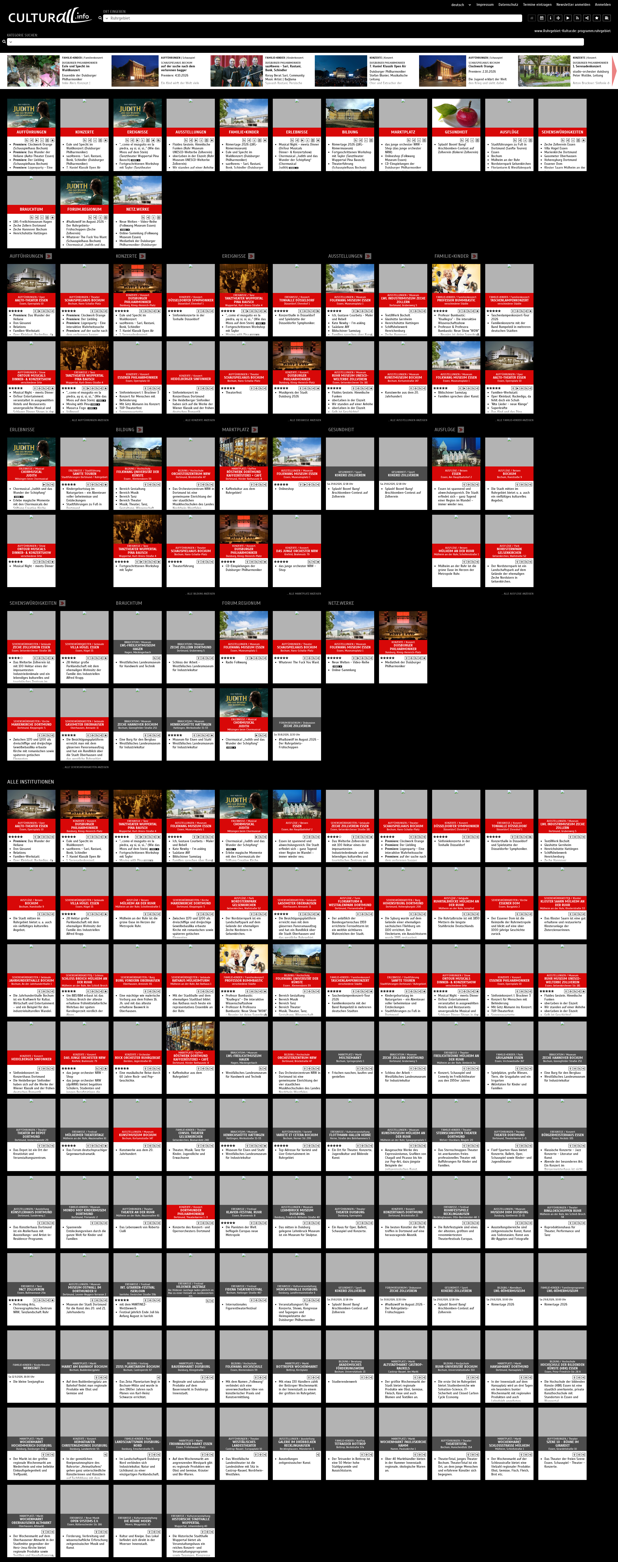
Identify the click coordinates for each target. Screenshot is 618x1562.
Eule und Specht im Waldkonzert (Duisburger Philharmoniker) (83, 148)
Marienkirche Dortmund (560, 152)
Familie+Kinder (244, 132)
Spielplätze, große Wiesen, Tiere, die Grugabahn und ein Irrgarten (511, 1077)
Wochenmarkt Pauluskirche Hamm (403, 1443)
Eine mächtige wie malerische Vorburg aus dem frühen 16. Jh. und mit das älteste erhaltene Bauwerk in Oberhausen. (139, 1003)
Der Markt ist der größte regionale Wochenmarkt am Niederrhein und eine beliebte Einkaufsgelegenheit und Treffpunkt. (33, 1466)
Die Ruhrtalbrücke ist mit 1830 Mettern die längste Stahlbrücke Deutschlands (459, 922)
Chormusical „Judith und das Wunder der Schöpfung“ (32, 491)
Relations (19, 327)
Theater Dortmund (509, 1135)
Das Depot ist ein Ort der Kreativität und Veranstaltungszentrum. (30, 1154)
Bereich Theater (130, 500)
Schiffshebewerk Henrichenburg (396, 329)
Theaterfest (234, 393)
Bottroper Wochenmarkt (297, 1366)
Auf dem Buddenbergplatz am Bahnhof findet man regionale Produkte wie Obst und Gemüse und (86, 1387)
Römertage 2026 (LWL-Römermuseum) (241, 146)
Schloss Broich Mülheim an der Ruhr (84, 980)
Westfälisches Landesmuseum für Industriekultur (139, 745)
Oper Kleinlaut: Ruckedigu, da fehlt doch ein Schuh (511, 398)
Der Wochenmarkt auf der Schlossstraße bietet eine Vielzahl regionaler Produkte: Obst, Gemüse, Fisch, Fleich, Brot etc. (511, 1466)
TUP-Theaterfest (130, 408)
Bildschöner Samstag (346, 331)
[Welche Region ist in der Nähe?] (558, 18)
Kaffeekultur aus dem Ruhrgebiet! (240, 491)
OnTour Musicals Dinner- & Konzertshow (31, 377)
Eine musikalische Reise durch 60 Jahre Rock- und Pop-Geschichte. (139, 1077)
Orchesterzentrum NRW (190, 474)
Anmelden (603, 4)
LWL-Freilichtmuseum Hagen (32, 222)
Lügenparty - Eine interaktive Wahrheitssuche (86, 325)
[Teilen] (32, 140)
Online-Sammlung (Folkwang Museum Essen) (138, 235)
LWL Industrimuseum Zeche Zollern (403, 300)
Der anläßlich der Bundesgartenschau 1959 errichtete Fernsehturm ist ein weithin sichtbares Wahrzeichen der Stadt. (350, 926)
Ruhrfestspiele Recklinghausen (456, 1212)
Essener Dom (553, 164)
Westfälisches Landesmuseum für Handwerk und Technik (139, 664)
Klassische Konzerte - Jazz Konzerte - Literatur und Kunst (562, 1154)
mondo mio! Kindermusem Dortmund (84, 1212)
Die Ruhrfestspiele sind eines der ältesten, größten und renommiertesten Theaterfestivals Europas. (458, 1233)
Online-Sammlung (344, 670)
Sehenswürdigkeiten (562, 132)
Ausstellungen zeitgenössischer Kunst (294, 1461)
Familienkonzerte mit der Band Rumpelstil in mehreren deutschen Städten (511, 327)
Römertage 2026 (502, 1304)
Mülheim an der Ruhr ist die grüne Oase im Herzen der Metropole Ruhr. (457, 570)
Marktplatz (403, 132)
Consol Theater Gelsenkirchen (190, 1135)
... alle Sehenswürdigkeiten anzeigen (86, 767)
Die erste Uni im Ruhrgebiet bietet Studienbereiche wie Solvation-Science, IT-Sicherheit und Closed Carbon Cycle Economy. (458, 1389)
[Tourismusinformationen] (42, 140)
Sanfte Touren (84, 474)
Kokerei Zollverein (350, 475)
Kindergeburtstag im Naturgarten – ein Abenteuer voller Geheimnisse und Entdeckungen (86, 494)
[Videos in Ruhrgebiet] (568, 18)
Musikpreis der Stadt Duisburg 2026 (293, 394)
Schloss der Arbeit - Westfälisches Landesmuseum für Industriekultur (193, 666)
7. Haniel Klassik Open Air (136, 331)
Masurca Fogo (76, 408)
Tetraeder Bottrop (350, 1444)
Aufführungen (31, 132)
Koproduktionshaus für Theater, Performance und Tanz (562, 1231)
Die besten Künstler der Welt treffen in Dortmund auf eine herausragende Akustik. (405, 1231)
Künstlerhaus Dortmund (31, 1212)
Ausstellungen (191, 132)
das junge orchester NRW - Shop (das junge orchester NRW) (403, 148)
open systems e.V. (84, 1521)
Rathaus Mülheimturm (191, 980)
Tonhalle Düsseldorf (297, 300)
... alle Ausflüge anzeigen (518, 593)
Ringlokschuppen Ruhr (562, 1211)
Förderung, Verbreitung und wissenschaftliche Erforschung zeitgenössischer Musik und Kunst (87, 1542)
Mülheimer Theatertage (84, 1135)
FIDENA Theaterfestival (243, 1289)
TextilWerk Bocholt (397, 315)
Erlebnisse (297, 132)
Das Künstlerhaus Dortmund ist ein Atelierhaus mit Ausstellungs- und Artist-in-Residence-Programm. (32, 1233)
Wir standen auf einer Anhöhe (352, 404)
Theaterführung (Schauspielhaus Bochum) (349, 166)
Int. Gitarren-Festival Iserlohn (137, 1289)
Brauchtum (31, 209)
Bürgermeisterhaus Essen (562, 1135)
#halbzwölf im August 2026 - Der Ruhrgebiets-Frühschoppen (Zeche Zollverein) (86, 227)
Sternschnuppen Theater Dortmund (456, 1135)
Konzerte (84, 132)
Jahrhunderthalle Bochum (31, 980)
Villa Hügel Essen (556, 148)
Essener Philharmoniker (138, 377)
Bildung (350, 132)
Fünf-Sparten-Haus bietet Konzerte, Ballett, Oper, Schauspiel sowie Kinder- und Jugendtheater (511, 1156)
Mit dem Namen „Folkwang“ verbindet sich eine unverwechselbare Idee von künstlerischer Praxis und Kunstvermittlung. (245, 1389)
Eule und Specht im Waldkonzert (132, 317)
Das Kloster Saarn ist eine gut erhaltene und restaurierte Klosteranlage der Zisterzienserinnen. (565, 924)
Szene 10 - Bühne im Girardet (563, 1443)
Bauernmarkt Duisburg (190, 1366)
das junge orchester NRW (297, 551)
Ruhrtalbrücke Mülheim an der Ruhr (456, 903)
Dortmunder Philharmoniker (190, 1212)
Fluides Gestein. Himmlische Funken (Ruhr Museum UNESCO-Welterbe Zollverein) (192, 148)
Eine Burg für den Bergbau (137, 740)
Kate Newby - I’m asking (348, 323)
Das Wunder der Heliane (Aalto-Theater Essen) (33, 154)
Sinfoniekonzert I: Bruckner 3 (139, 393)
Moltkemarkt (350, 1058)
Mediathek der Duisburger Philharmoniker (403, 664)
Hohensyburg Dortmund (560, 160)
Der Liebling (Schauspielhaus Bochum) (30, 162)
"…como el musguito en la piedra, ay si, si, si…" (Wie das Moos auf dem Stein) (86, 396)
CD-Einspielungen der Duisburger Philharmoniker (244, 568)
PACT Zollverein (31, 1289)
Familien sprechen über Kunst (458, 396)
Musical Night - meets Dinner (33, 393)
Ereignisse (137, 132)
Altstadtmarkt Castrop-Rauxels (403, 1366)
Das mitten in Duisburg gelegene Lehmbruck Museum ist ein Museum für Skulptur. (299, 1231)
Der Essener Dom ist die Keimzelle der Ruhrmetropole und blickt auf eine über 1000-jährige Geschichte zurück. (511, 926)
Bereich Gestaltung (132, 489)
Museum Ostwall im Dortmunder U (84, 1289)
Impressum (485, 4)
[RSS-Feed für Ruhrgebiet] (577, 18)
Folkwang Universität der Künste (137, 473)
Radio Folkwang (236, 662)
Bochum (496, 156)
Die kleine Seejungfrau (28, 1382)
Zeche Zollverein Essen (559, 144)
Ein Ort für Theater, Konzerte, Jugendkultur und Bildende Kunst (352, 1154)
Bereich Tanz (128, 497)
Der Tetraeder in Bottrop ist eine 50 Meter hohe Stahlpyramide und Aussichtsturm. (351, 1464)
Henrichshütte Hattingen (30, 233)
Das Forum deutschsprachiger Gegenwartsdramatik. (86, 1152)
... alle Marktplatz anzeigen (304, 593)
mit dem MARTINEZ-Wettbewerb (133, 1306)
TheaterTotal (456, 1444)
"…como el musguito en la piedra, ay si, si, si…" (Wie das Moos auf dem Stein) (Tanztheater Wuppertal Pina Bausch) (139, 152)
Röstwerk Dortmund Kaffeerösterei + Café (243, 473)
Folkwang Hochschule (243, 1366)
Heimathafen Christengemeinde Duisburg (84, 1443)
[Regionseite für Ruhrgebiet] (532, 18)
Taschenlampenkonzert (509, 300)
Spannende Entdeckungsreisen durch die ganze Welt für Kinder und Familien (86, 1233)
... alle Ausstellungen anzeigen (407, 420)
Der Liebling (81, 319)
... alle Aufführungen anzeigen (89, 420)
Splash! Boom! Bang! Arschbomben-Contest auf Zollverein (350, 493)
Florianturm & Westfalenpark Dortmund (350, 903)
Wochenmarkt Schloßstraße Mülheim (509, 1443)
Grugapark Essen (509, 1058)
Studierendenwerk (344, 1382)
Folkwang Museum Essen (350, 300)
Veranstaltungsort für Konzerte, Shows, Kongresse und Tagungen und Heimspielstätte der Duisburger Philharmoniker (298, 1312)
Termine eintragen (537, 4)
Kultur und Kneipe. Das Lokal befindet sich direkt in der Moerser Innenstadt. (139, 1540)
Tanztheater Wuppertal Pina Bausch (84, 377)
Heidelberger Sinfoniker (191, 379)
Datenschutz (508, 4)
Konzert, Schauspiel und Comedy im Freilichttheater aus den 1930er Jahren (456, 1077)
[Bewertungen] (52, 140)
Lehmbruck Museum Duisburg (297, 1212)
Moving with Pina (78, 404)
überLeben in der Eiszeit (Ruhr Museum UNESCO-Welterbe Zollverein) (193, 160)
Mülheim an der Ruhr (505, 160)
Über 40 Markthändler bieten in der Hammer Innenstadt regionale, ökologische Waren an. (405, 1464)
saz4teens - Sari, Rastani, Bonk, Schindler (137, 325)
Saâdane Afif (340, 327)
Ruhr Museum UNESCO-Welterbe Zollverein (350, 377)
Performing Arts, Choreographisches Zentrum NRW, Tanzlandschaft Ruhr (32, 1308)
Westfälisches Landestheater (244, 1443)
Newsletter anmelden (573, 4)
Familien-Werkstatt (26, 331)
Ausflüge (509, 132)
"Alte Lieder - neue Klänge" (509, 404)
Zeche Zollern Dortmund (29, 226)
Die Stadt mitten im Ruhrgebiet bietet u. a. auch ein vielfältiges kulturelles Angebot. (510, 494)
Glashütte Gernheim (398, 319)
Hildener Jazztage (190, 1287)
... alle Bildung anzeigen (200, 593)
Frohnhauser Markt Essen (190, 1444)
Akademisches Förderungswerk (350, 1366)
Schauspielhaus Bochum (85, 300)
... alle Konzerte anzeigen (199, 420)
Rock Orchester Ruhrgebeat (137, 1058)
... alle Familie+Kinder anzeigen (514, 420)
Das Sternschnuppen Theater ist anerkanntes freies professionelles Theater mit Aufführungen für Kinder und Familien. (458, 1157)
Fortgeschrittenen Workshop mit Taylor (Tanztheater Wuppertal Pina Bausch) (351, 156)
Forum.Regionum (84, 209)
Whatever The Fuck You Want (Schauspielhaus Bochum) (86, 239)
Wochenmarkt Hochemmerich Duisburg (31, 1443)
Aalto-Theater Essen (31, 300)
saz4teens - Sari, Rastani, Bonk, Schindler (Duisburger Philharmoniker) (85, 160)
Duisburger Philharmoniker (137, 300)
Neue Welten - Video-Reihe (350, 662)
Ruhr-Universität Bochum (456, 1366)
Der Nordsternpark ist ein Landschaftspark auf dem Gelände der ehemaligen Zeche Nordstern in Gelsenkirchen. (508, 573)
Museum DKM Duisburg (509, 1212)
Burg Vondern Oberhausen (138, 980)
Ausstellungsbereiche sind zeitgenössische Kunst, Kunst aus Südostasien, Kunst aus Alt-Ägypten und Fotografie (511, 1233)
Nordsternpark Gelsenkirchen (511, 164)
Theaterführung (183, 566)
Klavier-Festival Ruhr (244, 1212)
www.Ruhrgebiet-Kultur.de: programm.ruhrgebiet (572, 31)
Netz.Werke (137, 209)
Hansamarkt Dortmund (509, 1366)
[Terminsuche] (47, 140)
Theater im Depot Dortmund (31, 1135)
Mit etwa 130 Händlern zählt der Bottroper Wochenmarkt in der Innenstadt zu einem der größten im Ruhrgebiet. (298, 1387)
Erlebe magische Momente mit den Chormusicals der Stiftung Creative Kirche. (31, 504)
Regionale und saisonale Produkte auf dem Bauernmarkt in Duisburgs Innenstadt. (190, 1387)
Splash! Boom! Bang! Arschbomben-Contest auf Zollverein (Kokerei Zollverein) (458, 148)
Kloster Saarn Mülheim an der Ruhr (562, 903)
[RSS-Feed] (26, 140)
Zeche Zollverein (297, 726)
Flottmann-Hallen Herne (350, 1135)
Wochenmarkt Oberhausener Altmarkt (31, 1521)
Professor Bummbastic (456, 300)
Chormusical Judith (31, 473)
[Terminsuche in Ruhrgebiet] (542, 18)
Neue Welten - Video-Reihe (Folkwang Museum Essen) (138, 224)
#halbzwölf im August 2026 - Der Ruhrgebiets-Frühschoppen (299, 743)
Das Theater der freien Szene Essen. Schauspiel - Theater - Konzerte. (564, 1463)
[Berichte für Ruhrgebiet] (607, 18)
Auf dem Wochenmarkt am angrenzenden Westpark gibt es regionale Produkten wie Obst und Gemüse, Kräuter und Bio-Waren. (192, 1466)
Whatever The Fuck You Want (299, 662)
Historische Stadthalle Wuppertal (191, 1521)
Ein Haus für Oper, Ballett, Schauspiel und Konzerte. (349, 1229)
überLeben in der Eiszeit (348, 400)
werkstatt (31, 1368)
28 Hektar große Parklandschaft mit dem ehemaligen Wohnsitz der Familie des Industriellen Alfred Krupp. (83, 670)
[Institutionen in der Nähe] (44, 311)
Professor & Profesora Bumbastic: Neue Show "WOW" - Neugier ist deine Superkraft (458, 331)
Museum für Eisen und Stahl (192, 740)
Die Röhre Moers (137, 1521)
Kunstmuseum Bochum (403, 377)
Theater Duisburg (350, 1212)
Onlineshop (286, 489)
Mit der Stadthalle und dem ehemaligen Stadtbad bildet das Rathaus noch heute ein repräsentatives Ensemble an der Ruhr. (193, 1003)
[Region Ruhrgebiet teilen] (587, 18)
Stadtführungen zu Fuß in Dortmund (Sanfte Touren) (509, 146)
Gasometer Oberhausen (560, 156)
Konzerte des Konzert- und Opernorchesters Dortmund (191, 1229)
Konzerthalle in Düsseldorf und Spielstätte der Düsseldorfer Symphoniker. (297, 319)
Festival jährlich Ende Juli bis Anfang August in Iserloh (139, 1314)
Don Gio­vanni (22, 323)
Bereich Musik (129, 493)
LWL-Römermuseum (509, 1291)
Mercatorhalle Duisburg (296, 1289)
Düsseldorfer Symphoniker (190, 300)
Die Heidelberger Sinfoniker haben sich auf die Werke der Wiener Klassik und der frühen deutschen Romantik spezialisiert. (193, 408)
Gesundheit (456, 132)
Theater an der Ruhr (137, 1212)
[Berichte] (159, 140)
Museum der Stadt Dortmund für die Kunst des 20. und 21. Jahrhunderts (86, 1308)
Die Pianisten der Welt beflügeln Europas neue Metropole (242, 1231)
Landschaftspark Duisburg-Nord (138, 1443)
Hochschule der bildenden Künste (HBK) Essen (562, 1366)
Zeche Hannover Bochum (30, 229)
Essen (495, 152)
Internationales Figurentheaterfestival (241, 1306)
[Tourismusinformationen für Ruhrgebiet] (550, 18)
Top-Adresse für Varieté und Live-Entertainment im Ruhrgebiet (298, 1154)
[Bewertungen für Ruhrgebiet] (597, 18)
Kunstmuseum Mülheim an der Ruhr (403, 1135)
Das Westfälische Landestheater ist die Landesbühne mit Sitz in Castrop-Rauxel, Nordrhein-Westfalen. (244, 1466)
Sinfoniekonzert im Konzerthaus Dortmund (188, 394)
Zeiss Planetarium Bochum (138, 1366)
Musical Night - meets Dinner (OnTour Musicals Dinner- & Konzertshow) (299, 148)
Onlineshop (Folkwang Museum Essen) (400, 158)
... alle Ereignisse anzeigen (304, 420)
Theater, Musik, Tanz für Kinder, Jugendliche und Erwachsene (189, 1154)
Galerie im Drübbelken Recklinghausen (297, 1443)
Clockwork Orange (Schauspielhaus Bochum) (32, 146)
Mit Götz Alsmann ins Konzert (139, 404)
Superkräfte (499, 408)
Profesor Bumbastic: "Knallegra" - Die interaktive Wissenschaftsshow (457, 319)
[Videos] (37, 140)
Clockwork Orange (85, 315)
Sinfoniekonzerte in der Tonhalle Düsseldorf (188, 317)
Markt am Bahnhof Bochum (84, 1366)
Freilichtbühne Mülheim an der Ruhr (456, 1057)
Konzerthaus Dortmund (403, 1212)
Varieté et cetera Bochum (297, 1135)
